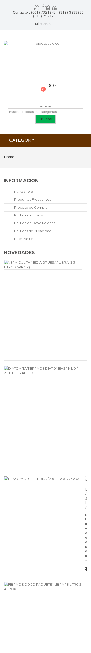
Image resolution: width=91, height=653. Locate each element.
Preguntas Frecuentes (32, 199)
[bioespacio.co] (45, 57)
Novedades (19, 252)
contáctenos (45, 5)
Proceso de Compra (30, 207)
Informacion (21, 180)
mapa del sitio (45, 9)
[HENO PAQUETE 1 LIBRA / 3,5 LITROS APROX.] (42, 478)
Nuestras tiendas (27, 239)
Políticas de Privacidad (32, 231)
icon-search (45, 106)
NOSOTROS (23, 192)
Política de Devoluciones (34, 223)
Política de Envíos (28, 215)
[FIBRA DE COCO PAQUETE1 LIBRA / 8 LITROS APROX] (43, 586)
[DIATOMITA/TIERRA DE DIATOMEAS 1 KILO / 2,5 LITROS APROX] (43, 370)
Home (9, 157)
